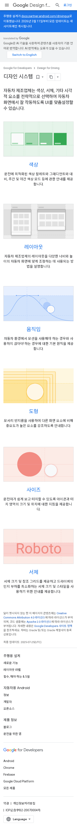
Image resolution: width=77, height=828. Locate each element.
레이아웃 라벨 (12, 669)
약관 (6, 803)
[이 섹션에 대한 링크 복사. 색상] (44, 165)
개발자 (7, 702)
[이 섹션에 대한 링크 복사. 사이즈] (46, 490)
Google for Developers (17, 68)
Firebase (9, 774)
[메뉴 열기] (7, 5)
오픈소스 (9, 708)
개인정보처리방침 (24, 803)
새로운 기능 (10, 663)
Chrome (8, 767)
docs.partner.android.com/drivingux (45, 16)
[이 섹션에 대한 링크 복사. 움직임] (46, 329)
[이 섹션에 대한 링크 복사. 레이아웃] (48, 247)
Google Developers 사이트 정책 (53, 626)
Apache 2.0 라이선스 (39, 621)
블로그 (7, 727)
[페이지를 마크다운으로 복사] (51, 77)
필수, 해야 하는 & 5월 (16, 676)
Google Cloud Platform (18, 781)
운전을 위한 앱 (12, 734)
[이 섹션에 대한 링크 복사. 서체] (44, 572)
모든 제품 (9, 788)
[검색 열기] (57, 5)
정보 (6, 695)
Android (8, 761)
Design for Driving (41, 5)
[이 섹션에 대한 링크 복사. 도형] (44, 411)
